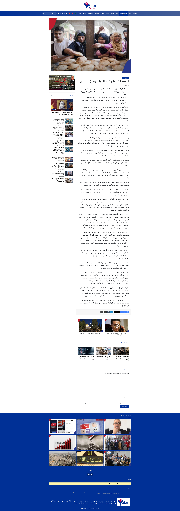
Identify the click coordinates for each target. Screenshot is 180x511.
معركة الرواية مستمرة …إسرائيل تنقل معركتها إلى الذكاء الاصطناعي (58, 121)
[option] (62, 82)
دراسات (130, 13)
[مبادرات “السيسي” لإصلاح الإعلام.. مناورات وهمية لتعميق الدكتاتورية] (86, 351)
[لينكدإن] (111, 312)
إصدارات (84, 13)
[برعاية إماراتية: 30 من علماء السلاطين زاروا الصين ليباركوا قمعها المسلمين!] (117, 442)
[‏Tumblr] (108, 312)
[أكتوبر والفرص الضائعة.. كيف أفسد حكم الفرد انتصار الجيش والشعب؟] (90, 442)
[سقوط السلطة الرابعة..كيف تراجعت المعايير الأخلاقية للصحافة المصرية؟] (103, 351)
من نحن (79, 13)
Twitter (129, 479)
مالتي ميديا (90, 13)
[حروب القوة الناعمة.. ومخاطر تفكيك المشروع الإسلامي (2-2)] (69, 173)
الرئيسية (135, 13)
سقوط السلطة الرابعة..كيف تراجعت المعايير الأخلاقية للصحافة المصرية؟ (58, 180)
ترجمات (107, 13)
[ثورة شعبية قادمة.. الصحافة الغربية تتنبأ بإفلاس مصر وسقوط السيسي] (90, 426)
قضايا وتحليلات (123, 13)
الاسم (127, 391)
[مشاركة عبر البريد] (105, 312)
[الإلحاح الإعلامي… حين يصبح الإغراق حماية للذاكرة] (69, 159)
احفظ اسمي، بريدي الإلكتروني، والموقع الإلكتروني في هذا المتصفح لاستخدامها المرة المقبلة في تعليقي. (106, 402)
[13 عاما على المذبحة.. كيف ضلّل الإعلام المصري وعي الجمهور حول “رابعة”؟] (121, 351)
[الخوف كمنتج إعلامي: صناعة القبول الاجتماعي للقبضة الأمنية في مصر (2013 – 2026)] (69, 142)
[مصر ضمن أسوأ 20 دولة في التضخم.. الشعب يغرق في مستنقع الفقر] (62, 442)
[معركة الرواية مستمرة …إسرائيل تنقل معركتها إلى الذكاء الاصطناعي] (69, 121)
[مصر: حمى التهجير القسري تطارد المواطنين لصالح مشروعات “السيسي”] (62, 458)
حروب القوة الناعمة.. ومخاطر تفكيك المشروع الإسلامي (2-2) (57, 173)
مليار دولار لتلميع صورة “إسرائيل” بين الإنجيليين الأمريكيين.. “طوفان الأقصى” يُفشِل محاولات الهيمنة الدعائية (58, 150)
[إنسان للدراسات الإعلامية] (90, 5)
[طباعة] (101, 312)
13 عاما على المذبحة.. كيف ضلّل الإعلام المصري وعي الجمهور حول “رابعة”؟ (121, 358)
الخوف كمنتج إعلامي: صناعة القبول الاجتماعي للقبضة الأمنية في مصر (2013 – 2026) (57, 142)
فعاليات (97, 13)
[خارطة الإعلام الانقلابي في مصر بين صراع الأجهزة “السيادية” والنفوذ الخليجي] (62, 426)
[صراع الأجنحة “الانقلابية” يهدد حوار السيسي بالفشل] (117, 458)
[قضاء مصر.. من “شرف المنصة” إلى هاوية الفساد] (90, 458)
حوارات (117, 13)
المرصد (112, 13)
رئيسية (90, 474)
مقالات (102, 13)
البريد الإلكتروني (125, 396)
